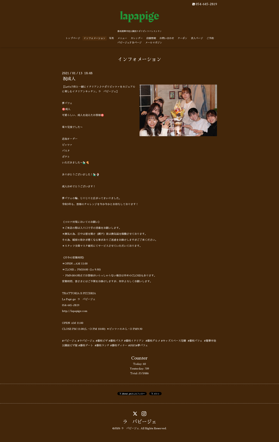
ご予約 (210, 38)
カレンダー (137, 38)
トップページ (73, 38)
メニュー (122, 38)
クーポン (182, 38)
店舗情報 (151, 38)
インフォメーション (94, 38)
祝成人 (69, 79)
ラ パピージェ (139, 421)
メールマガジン (153, 42)
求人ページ (197, 38)
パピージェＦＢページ (129, 42)
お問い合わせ (167, 38)
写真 (111, 38)
